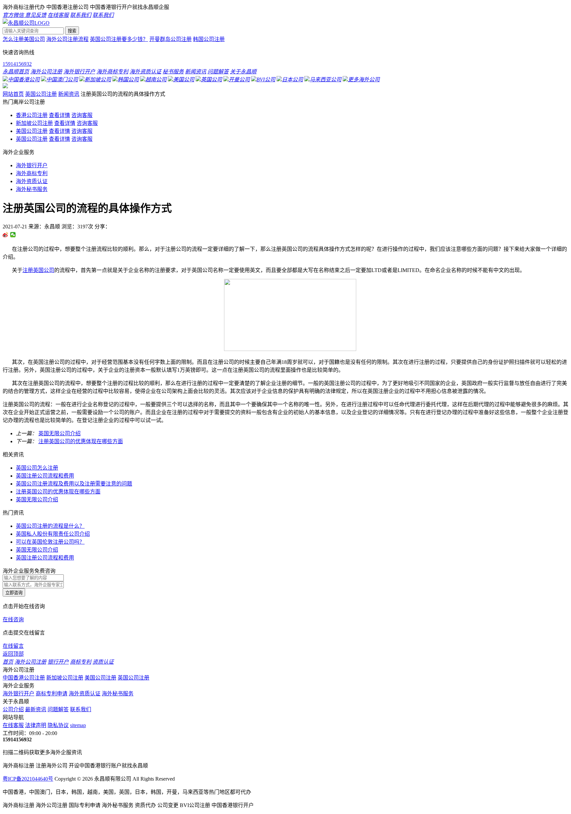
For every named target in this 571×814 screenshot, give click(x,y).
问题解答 (58, 709)
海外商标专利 (32, 173)
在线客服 (13, 725)
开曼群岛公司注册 (170, 39)
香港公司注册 (32, 115)
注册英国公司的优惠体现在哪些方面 (80, 441)
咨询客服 (82, 115)
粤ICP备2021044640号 (28, 779)
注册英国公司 (38, 270)
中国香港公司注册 (24, 677)
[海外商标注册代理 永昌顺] (26, 23)
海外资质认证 (32, 181)
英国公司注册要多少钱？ (119, 39)
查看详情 (59, 115)
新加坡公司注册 (34, 123)
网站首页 (13, 94)
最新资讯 (35, 709)
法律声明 (35, 725)
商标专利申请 (51, 693)
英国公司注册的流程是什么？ (50, 526)
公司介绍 (13, 709)
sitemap (78, 725)
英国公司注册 (41, 94)
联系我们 (80, 709)
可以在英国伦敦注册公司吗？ (50, 542)
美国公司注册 (32, 131)
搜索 (72, 30)
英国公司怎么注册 (37, 468)
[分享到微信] (13, 234)
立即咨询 (13, 592)
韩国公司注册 (209, 39)
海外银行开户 (32, 165)
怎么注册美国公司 (24, 39)
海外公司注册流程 (67, 39)
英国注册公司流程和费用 (45, 476)
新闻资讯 (68, 94)
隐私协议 (58, 725)
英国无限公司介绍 (59, 433)
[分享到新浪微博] (5, 234)
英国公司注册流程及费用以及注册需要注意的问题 (74, 483)
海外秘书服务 (32, 189)
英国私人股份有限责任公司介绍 (53, 534)
